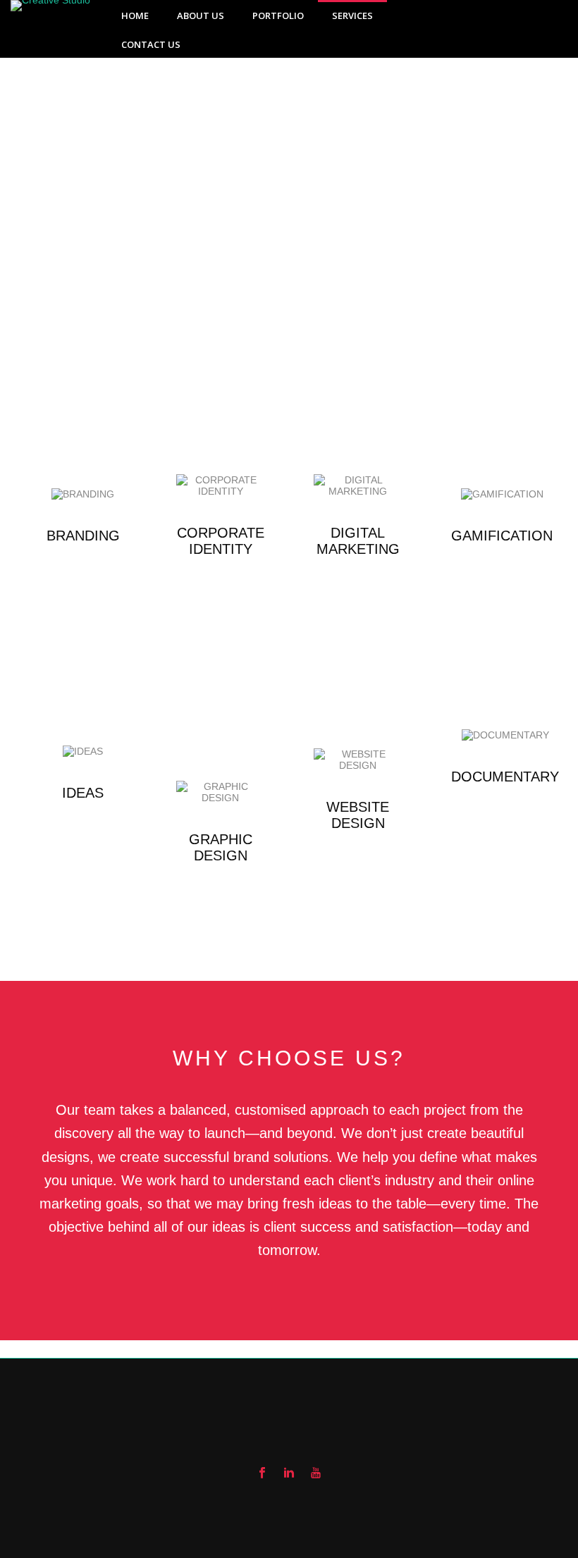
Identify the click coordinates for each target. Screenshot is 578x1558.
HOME (135, 15)
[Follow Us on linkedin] (289, 1473)
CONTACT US (150, 44)
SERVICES (352, 15)
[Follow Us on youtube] (315, 1473)
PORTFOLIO (278, 15)
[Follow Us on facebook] (262, 1473)
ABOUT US (200, 15)
